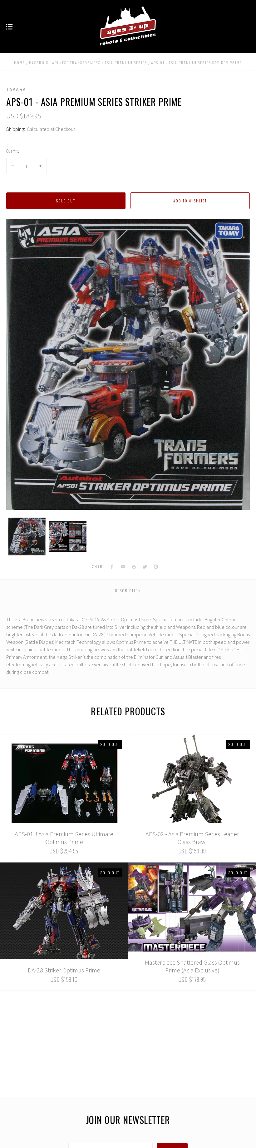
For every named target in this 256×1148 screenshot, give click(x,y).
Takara (16, 89)
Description (128, 590)
